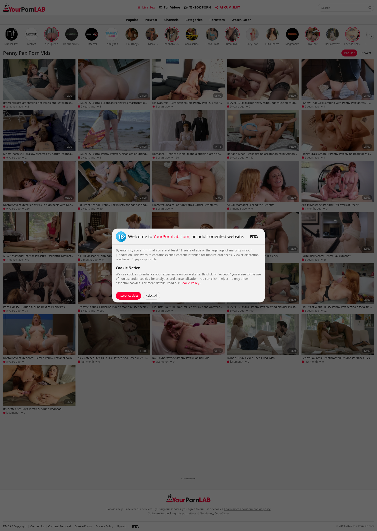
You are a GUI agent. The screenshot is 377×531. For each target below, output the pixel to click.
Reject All (151, 295)
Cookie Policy (190, 283)
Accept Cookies (128, 295)
